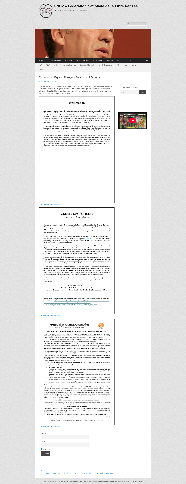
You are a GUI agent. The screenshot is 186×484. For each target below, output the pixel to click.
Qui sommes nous (54, 60)
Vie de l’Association (106, 65)
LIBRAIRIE (109, 60)
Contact (41, 69)
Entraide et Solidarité (87, 65)
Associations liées (82, 60)
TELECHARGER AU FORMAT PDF (50, 204)
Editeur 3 (56, 81)
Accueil (41, 60)
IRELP (48, 65)
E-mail (43, 441)
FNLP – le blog (122, 65)
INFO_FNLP (46, 449)
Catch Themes (137, 481)
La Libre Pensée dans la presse (65, 65)
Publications (97, 60)
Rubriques (68, 60)
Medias (128, 60)
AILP (40, 65)
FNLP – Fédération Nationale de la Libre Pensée (96, 6)
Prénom (43, 434)
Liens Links (135, 65)
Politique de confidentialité (108, 481)
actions (119, 60)
